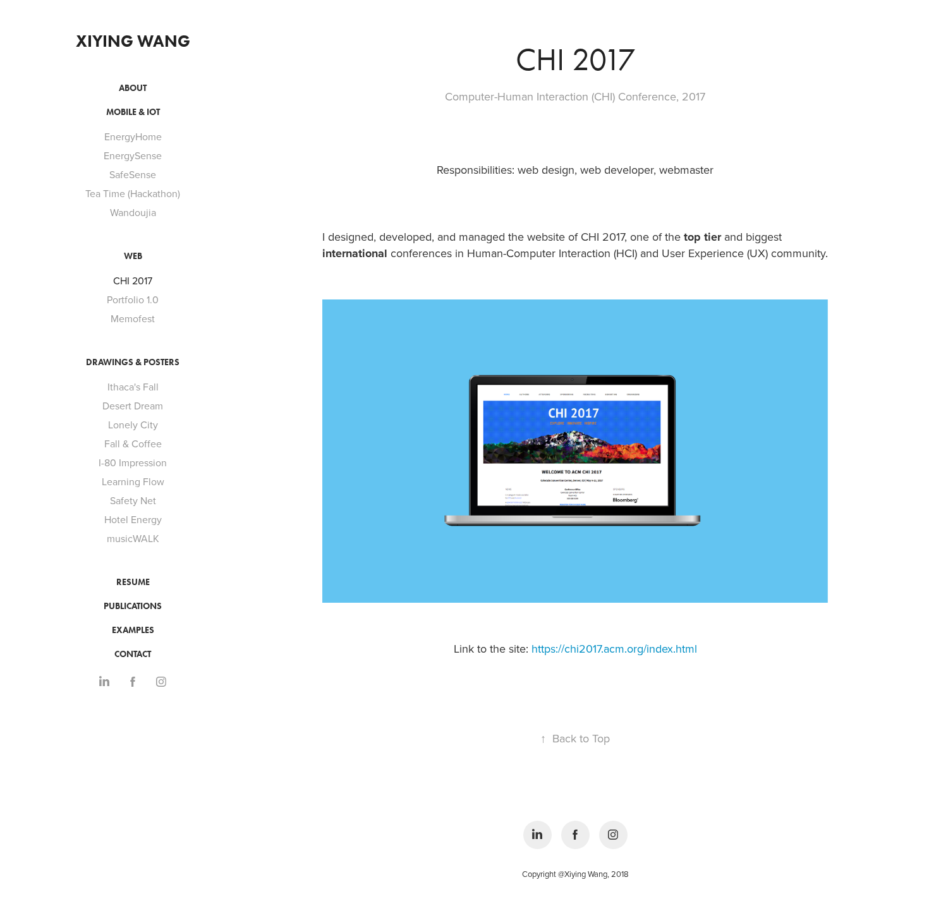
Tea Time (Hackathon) (132, 193)
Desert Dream (132, 406)
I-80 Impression (133, 462)
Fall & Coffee (133, 443)
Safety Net (133, 500)
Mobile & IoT (133, 112)
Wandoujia (133, 212)
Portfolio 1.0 (133, 299)
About (133, 88)
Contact (132, 654)
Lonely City (133, 425)
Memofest (133, 318)
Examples (133, 630)
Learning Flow (133, 481)
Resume (133, 582)
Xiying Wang (133, 41)
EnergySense (133, 155)
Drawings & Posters (132, 362)
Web (133, 256)
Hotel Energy (133, 519)
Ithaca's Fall (133, 387)
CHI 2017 (132, 280)
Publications (133, 606)
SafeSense (132, 174)
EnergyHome (133, 136)
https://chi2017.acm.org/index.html (614, 648)
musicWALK (133, 538)
